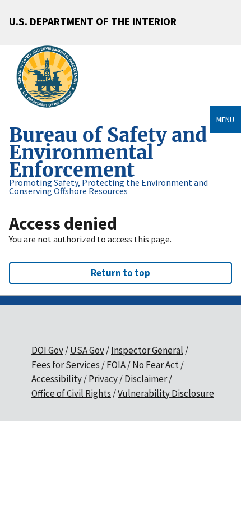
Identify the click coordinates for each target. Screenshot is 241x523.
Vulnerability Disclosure (166, 393)
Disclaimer (145, 379)
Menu (225, 119)
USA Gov (87, 350)
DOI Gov (47, 350)
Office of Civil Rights (71, 393)
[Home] (52, 77)
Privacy (103, 379)
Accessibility (56, 379)
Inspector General (147, 350)
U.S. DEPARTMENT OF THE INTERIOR (93, 21)
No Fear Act (155, 365)
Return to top (120, 273)
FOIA (116, 365)
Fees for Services (65, 365)
